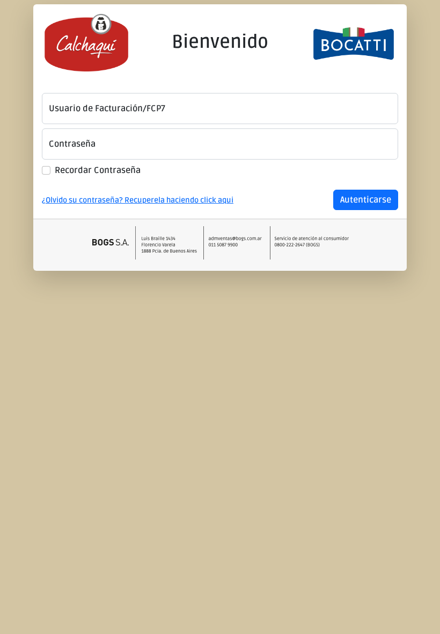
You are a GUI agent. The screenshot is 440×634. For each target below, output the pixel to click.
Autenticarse (365, 199)
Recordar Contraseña (98, 170)
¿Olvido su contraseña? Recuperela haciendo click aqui (137, 200)
